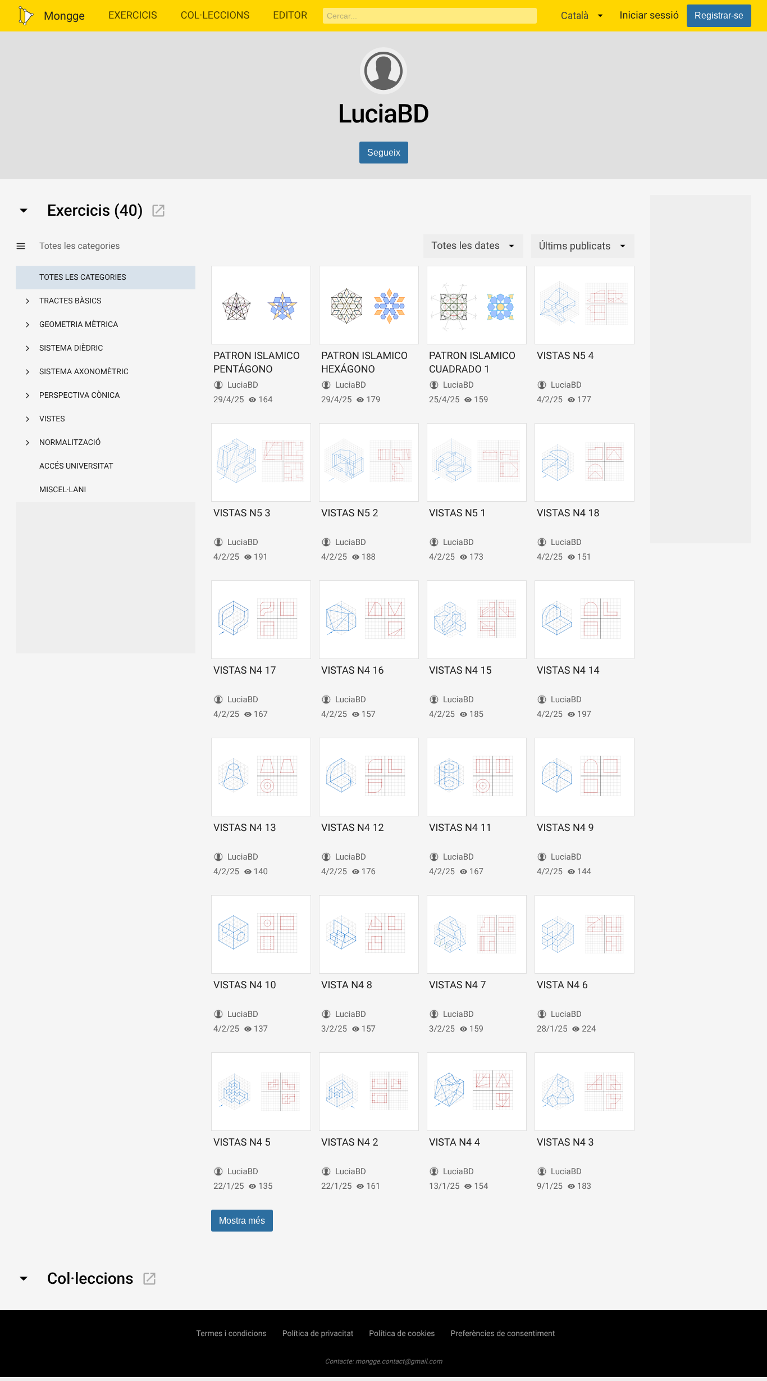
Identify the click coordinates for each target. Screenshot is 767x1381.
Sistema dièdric (71, 348)
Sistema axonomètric (84, 371)
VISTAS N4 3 (565, 1142)
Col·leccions (215, 15)
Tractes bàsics (70, 301)
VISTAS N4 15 (460, 670)
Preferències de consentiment (503, 1333)
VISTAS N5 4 (565, 356)
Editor (290, 15)
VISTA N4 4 (454, 1142)
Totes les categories (82, 277)
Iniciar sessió (649, 15)
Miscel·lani (62, 489)
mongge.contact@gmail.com (398, 1361)
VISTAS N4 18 (568, 513)
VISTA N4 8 (346, 985)
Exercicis (132, 15)
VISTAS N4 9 (565, 828)
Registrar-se (719, 15)
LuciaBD (242, 385)
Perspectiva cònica (79, 395)
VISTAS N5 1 (457, 513)
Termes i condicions (232, 1333)
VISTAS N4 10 (244, 985)
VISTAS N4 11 (460, 828)
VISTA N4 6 (562, 985)
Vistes (52, 419)
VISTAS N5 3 (242, 513)
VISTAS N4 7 (457, 985)
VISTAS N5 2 (349, 513)
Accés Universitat (76, 466)
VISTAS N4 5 (242, 1142)
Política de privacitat (318, 1333)
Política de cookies (402, 1333)
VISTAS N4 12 (352, 828)
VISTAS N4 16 (352, 670)
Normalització (70, 442)
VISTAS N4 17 (244, 670)
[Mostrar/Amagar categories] (27, 246)
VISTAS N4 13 (244, 828)
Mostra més (242, 1220)
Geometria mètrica (78, 324)
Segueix (383, 152)
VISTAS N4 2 (349, 1142)
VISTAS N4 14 (568, 670)
